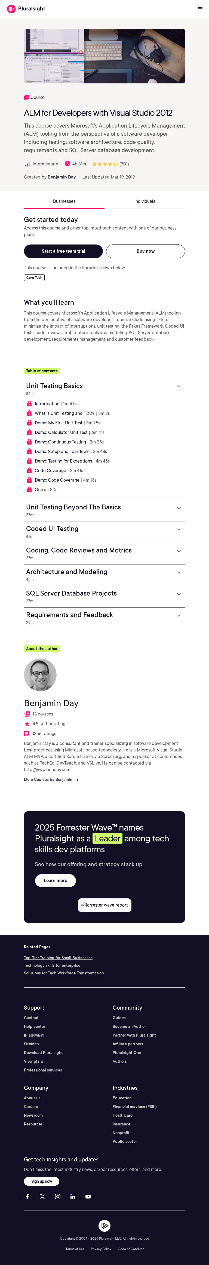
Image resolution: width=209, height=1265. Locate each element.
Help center (34, 1026)
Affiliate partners (128, 1044)
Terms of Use (75, 1248)
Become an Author (129, 1026)
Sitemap (31, 1044)
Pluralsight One (127, 1052)
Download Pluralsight (43, 1052)
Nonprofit (121, 1133)
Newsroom (33, 1115)
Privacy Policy (101, 1248)
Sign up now (42, 1181)
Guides (119, 1018)
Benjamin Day (62, 177)
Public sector (125, 1141)
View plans (34, 1061)
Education (122, 1098)
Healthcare (123, 1115)
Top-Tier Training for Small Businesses (58, 958)
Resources (33, 1124)
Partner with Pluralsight (134, 1035)
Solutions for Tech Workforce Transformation (64, 973)
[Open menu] (200, 9)
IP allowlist (34, 1035)
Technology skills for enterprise (52, 965)
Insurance (121, 1124)
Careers (31, 1106)
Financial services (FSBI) (135, 1106)
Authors (120, 1061)
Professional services (43, 1070)
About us (32, 1098)
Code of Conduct (131, 1248)
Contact (31, 1018)
